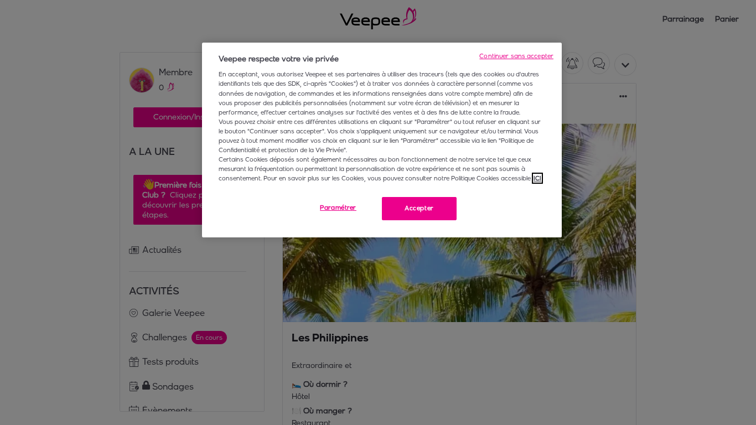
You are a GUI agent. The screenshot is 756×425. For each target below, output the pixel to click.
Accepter (419, 208)
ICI (537, 178)
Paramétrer (338, 207)
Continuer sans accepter (516, 56)
